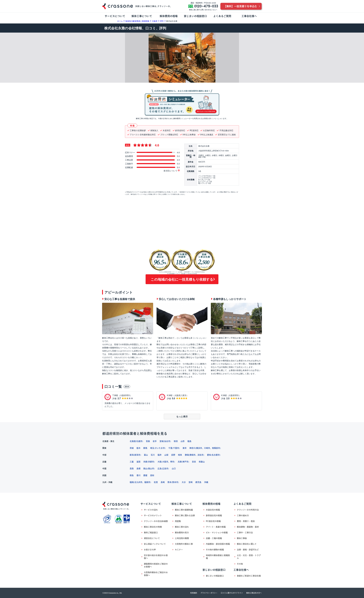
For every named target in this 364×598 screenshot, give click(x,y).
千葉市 (176, 448)
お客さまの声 (150, 550)
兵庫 (180, 462)
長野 (173, 455)
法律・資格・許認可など (248, 550)
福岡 (132, 482)
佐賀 (156, 482)
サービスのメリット (153, 515)
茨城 (132, 448)
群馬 (145, 448)
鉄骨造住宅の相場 (214, 515)
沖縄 (206, 482)
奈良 (194, 462)
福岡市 (147, 482)
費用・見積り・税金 (246, 521)
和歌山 (202, 462)
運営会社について (152, 538)
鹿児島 (198, 482)
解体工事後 (242, 538)
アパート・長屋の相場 (216, 527)
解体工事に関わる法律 (185, 515)
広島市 (165, 469)
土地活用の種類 (182, 538)
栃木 (138, 448)
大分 (184, 482)
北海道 (133, 441)
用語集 (178, 521)
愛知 (209, 455)
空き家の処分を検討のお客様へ (156, 556)
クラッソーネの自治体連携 (156, 521)
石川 (153, 455)
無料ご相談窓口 (151, 533)
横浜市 (199, 448)
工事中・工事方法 (245, 533)
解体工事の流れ (182, 527)
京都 (145, 462)
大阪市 (165, 462)
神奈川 (192, 448)
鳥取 (132, 469)
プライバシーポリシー (208, 593)
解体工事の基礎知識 (184, 510)
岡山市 (151, 469)
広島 (160, 469)
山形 (183, 441)
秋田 (176, 441)
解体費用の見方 (182, 533)
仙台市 (167, 441)
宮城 (162, 441)
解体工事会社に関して (247, 544)
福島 (189, 441)
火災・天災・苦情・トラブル (249, 556)
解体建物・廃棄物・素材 (248, 527)
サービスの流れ (151, 510)
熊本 (169, 482)
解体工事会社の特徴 (153, 527)
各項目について (170, 171)
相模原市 (216, 448)
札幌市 (139, 441)
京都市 (151, 462)
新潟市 (137, 455)
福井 (160, 455)
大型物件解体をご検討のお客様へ (156, 573)
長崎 (163, 482)
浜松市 (200, 455)
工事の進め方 (243, 515)
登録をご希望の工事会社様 (249, 576)
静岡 (187, 455)
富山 (146, 455)
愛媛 (145, 475)
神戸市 (185, 462)
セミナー (179, 550)
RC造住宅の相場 (213, 521)
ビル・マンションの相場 (217, 533)
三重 (132, 462)
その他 (240, 564)
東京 (185, 448)
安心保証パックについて (155, 544)
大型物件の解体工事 (184, 544)
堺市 (172, 462)
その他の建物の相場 (215, 550)
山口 (174, 469)
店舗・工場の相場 (214, 538)
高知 (152, 475)
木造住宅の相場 (213, 510)
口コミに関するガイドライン (232, 593)
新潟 (132, 455)
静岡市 (193, 455)
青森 (148, 441)
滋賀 (138, 462)
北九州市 (138, 482)
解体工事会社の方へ (254, 593)
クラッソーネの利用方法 (248, 510)
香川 (138, 475)
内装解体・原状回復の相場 (218, 544)
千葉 (170, 448)
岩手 (155, 441)
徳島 (132, 475)
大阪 (160, 462)
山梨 (166, 455)
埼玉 (152, 448)
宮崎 (191, 482)
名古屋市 (216, 455)
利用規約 (193, 593)
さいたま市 (160, 448)
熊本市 (175, 482)
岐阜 (180, 455)
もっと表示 (182, 416)
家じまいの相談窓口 (215, 576)
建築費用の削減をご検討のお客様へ (156, 565)
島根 (138, 469)
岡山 (145, 469)
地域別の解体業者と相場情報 (218, 556)
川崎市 (207, 448)
